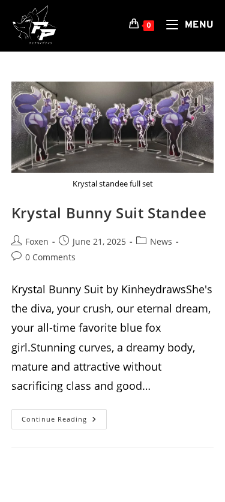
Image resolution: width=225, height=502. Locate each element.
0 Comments (50, 257)
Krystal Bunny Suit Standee (109, 213)
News (161, 241)
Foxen (37, 241)
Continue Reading (64, 421)
